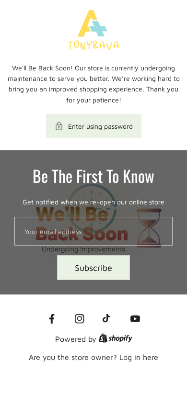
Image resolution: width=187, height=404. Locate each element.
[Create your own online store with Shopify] (115, 339)
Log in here (138, 357)
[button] (94, 126)
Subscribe (93, 268)
